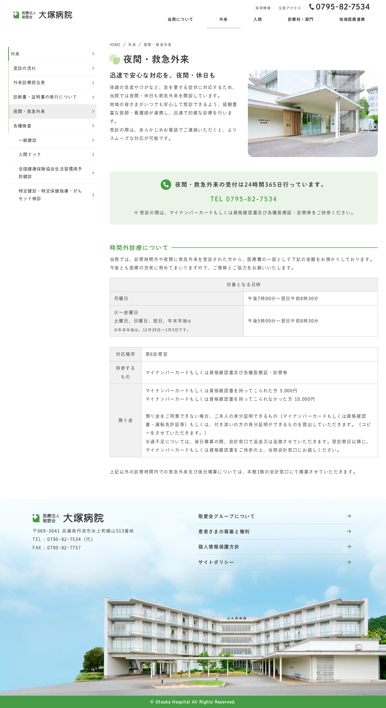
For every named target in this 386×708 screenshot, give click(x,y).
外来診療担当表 (29, 82)
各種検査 (22, 126)
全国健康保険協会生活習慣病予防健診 (50, 173)
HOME (115, 44)
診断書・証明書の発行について (45, 97)
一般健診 (28, 140)
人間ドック (30, 154)
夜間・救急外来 (29, 111)
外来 (132, 44)
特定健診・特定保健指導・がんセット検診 (50, 195)
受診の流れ (24, 68)
